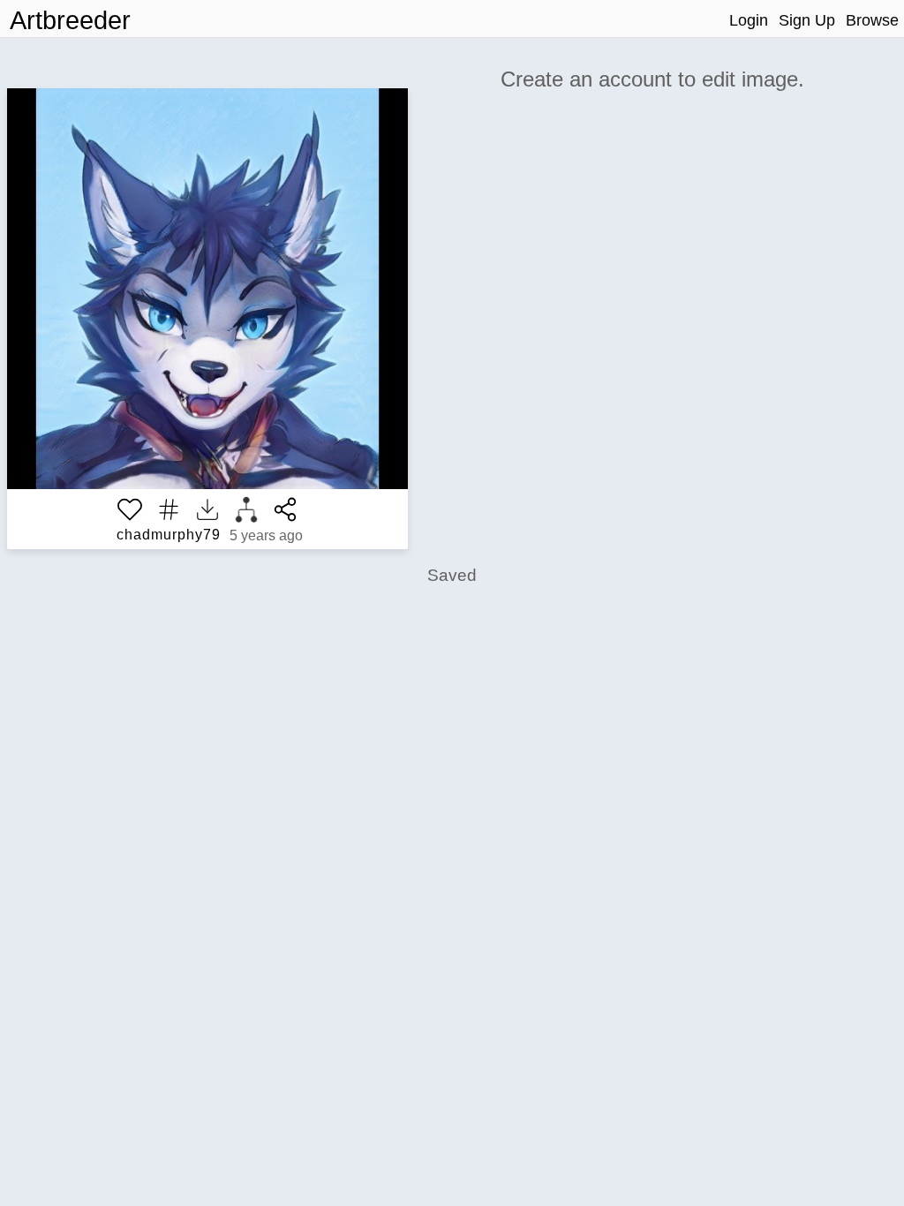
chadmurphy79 (169, 534)
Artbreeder (70, 20)
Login (748, 20)
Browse (872, 20)
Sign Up (807, 20)
